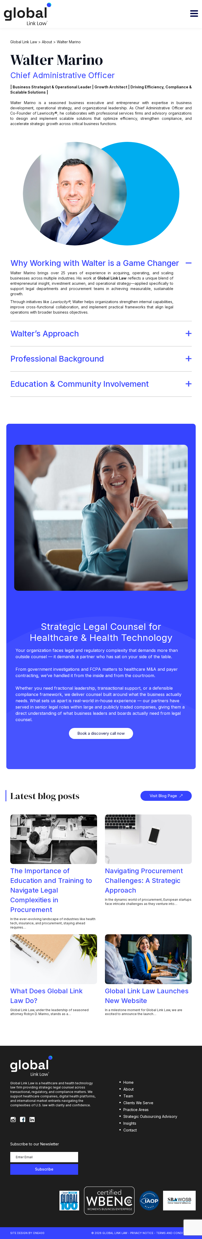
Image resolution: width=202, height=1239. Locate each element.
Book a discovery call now (101, 733)
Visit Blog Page (163, 795)
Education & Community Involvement (80, 384)
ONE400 (38, 1233)
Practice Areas (136, 1109)
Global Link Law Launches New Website (147, 996)
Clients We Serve (138, 1103)
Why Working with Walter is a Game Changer (95, 263)
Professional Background (57, 358)
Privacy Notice (141, 1233)
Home (128, 1082)
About (128, 1089)
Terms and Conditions (174, 1233)
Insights (129, 1123)
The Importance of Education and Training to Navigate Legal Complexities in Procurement (51, 890)
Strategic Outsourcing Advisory (150, 1116)
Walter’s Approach (45, 333)
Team (128, 1096)
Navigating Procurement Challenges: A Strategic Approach (144, 880)
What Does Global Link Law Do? (46, 996)
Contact (130, 1130)
